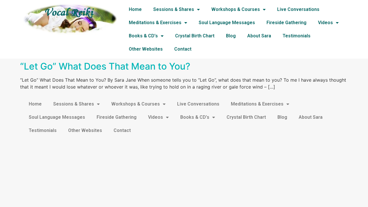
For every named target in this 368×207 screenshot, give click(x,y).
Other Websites (146, 49)
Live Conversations (298, 9)
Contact (182, 49)
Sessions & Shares (173, 9)
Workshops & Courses (235, 9)
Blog (231, 36)
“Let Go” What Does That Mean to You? (105, 66)
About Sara (259, 36)
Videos (325, 22)
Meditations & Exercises (155, 22)
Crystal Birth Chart (194, 36)
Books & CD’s (143, 36)
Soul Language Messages (227, 22)
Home (135, 9)
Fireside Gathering (286, 22)
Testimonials (296, 36)
